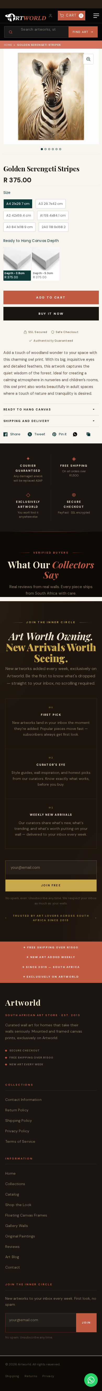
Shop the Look (18, 1204)
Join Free (51, 885)
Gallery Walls (16, 1225)
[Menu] (96, 15)
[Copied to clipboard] (89, 434)
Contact (12, 1267)
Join (86, 1322)
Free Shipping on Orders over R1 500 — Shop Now (51, 4)
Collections (15, 1183)
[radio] (17, 204)
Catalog (12, 1194)
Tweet (40, 434)
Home (8, 45)
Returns (31, 1376)
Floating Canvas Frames (26, 1215)
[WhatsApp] (76, 434)
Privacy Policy (17, 1131)
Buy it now (51, 314)
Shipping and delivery (26, 421)
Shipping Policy (18, 1120)
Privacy (48, 1376)
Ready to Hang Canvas (27, 409)
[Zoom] (88, 59)
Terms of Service (20, 1141)
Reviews (12, 1246)
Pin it (62, 434)
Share (15, 434)
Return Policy (17, 1110)
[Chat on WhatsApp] (91, 1380)
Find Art (81, 32)
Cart (74, 15)
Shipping (12, 1376)
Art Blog (12, 1256)
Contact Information (23, 1099)
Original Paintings (20, 1236)
